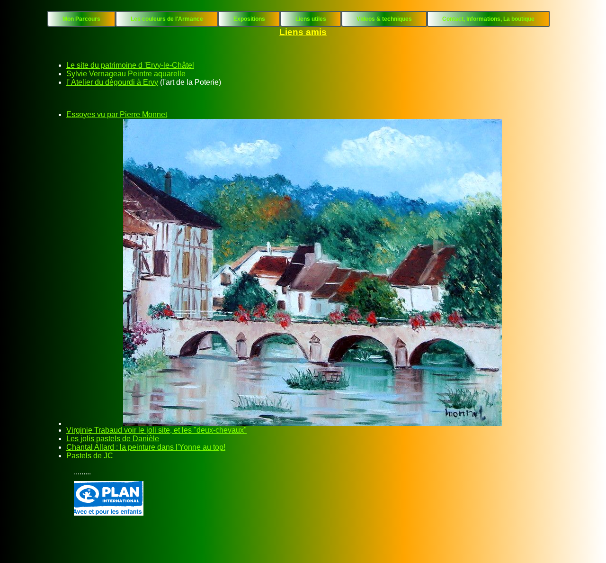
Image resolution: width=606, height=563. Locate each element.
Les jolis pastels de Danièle (112, 439)
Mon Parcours (81, 19)
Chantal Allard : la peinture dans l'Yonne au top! (145, 447)
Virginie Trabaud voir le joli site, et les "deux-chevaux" (156, 430)
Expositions (249, 19)
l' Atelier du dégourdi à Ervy (112, 82)
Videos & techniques (384, 19)
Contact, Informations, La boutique (488, 19)
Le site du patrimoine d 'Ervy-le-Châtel (130, 65)
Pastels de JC (89, 456)
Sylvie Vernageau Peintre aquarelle (126, 74)
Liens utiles (310, 19)
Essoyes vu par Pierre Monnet (116, 114)
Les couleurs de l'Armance (167, 19)
